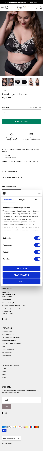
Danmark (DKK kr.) (9, 438)
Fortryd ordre (6, 356)
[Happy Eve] (21, 7)
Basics (4, 374)
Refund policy (6, 353)
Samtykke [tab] (8, 200)
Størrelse (5, 108)
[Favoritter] (36, 7)
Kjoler (4, 368)
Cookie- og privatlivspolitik (11, 343)
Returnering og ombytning (11, 337)
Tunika (4, 371)
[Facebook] (2, 319)
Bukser (4, 377)
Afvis (21, 281)
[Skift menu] (2, 7)
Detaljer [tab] (22, 200)
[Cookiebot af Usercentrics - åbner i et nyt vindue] (30, 193)
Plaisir (4, 90)
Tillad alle (21, 269)
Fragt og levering (8, 334)
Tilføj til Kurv (21, 122)
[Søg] (7, 7)
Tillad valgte (21, 275)
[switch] (37, 245)
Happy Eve (9, 443)
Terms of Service (8, 349)
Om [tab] (35, 200)
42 (4, 112)
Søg (3, 346)
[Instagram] (6, 319)
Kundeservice (7, 331)
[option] (21, 43)
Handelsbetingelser (9, 340)
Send (6, 406)
